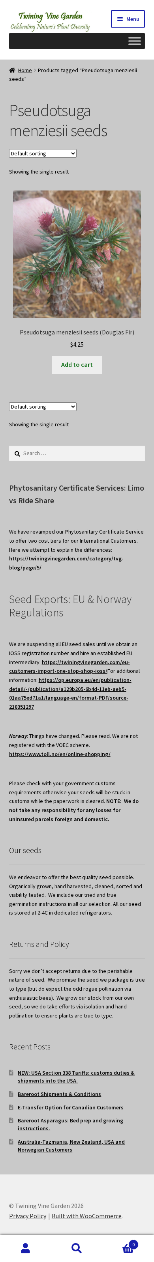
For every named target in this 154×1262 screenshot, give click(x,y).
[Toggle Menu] (134, 41)
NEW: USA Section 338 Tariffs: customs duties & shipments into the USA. (76, 1076)
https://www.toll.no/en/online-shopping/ (60, 754)
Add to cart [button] (77, 364)
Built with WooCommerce (87, 1216)
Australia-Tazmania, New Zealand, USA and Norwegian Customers (71, 1145)
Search (77, 1248)
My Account (25, 1248)
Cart (119, 1241)
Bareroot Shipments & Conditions (59, 1094)
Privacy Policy (27, 1216)
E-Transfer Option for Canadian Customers (71, 1107)
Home (25, 70)
